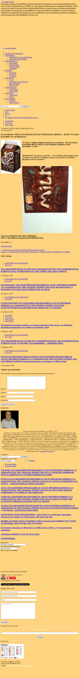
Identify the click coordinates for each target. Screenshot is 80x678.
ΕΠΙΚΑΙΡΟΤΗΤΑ (11, 61)
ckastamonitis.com (13, 665)
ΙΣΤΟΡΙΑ (12, 101)
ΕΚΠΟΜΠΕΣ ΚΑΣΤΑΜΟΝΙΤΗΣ (20, 57)
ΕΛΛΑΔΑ (12, 72)
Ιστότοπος (4, 400)
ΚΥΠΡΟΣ (12, 74)
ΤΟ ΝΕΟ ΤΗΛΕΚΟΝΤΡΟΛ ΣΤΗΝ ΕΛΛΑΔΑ (23, 250)
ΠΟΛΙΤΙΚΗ (13, 63)
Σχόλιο (4, 389)
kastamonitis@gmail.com (46, 451)
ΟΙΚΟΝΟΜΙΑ (14, 65)
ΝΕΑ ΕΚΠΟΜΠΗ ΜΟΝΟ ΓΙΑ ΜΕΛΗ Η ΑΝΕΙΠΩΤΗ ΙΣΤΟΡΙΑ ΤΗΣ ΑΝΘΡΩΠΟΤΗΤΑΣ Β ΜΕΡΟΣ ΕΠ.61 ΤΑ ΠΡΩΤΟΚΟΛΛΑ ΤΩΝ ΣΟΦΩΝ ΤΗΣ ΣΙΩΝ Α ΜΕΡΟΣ (40, 270)
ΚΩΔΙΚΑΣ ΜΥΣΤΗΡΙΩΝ (18, 59)
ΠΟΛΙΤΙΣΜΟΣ (10, 99)
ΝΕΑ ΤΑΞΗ (13, 86)
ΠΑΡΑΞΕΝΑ (9, 78)
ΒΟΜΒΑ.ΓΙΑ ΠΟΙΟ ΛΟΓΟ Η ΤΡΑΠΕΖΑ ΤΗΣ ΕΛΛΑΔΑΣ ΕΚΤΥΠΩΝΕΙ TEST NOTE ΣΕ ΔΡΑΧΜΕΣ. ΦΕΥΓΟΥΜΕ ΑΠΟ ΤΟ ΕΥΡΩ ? (38, 522)
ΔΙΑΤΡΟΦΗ (9, 93)
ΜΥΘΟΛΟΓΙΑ (14, 103)
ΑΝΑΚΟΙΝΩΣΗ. (8, 538)
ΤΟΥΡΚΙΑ (13, 76)
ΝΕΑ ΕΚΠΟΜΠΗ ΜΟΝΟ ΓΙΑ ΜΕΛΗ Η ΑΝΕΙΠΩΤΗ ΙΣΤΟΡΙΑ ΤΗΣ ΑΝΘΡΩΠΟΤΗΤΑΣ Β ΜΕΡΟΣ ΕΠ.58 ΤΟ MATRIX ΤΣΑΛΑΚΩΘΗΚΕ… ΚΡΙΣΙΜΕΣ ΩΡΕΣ (40, 342)
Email (3, 396)
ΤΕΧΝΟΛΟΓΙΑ (10, 87)
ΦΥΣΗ (11, 97)
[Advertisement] (40, 31)
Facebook (4, 246)
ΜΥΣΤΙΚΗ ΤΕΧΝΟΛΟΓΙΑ (18, 82)
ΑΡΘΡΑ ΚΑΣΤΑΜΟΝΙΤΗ (14, 54)
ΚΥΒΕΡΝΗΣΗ (14, 67)
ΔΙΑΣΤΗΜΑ (13, 91)
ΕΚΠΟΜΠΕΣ (9, 55)
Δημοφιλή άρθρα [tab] (10, 466)
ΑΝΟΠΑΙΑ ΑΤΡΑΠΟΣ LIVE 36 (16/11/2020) (20, 534)
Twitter (9, 246)
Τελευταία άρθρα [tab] (10, 464)
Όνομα (4, 392)
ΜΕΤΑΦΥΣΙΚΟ (14, 84)
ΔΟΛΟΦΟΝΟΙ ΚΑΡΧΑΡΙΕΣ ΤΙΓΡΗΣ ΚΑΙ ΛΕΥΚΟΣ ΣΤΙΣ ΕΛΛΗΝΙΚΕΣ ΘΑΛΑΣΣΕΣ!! (35, 252)
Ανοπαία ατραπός (27, 665)
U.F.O (11, 80)
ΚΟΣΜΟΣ (8, 71)
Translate (32, 460)
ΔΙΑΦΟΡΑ (12, 69)
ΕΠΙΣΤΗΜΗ (13, 89)
